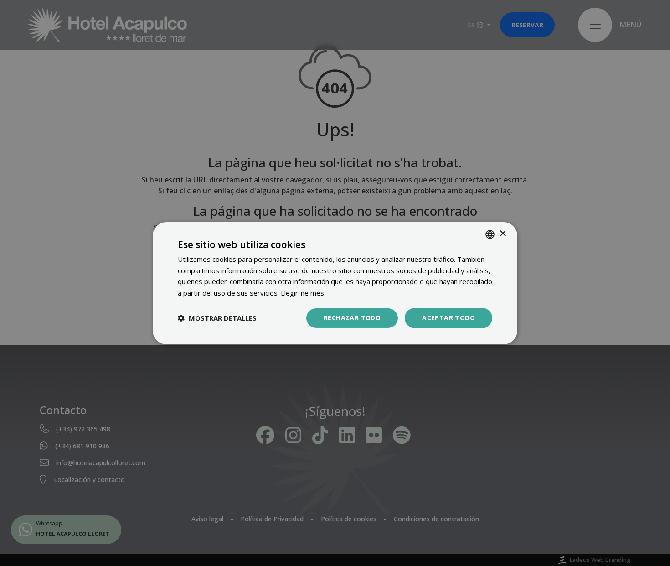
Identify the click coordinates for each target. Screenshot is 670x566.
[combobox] (490, 234)
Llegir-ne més (302, 292)
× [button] (502, 233)
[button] (217, 318)
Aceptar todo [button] (448, 317)
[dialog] (335, 283)
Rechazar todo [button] (352, 317)
